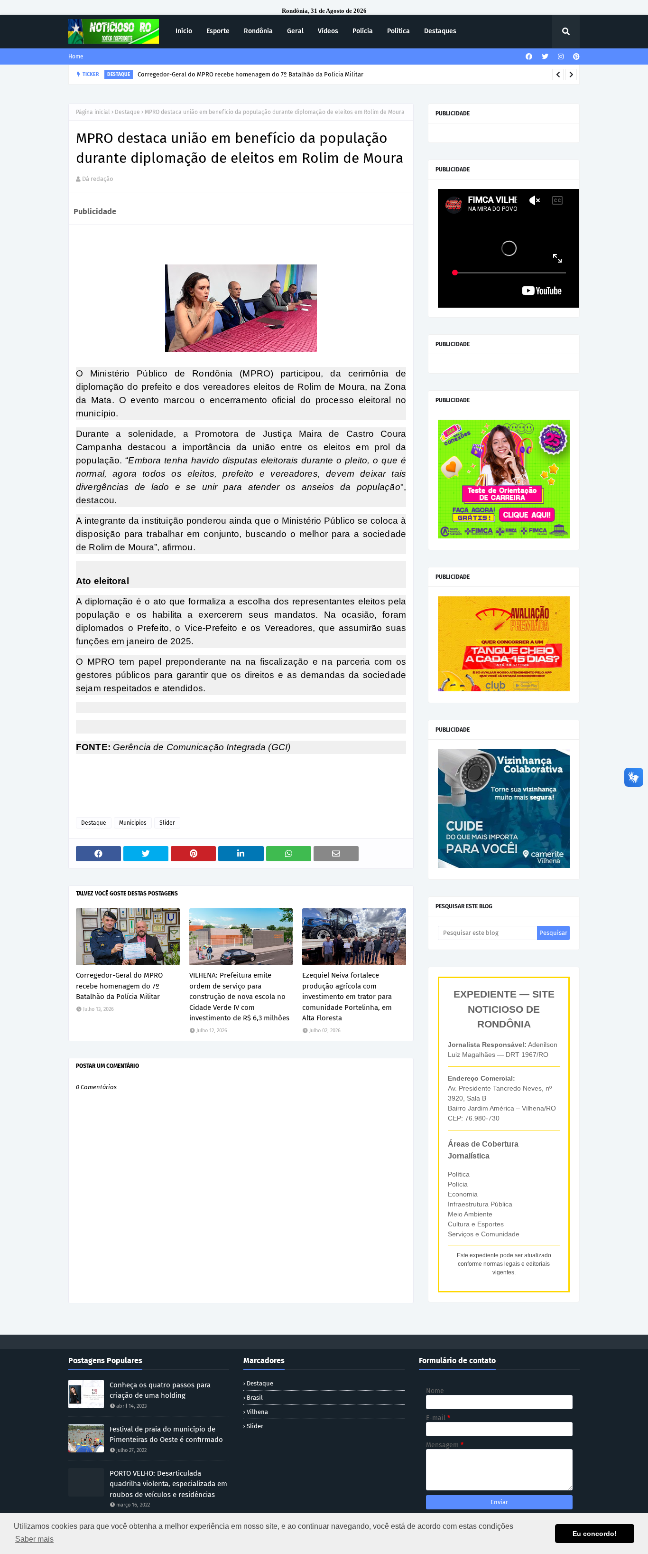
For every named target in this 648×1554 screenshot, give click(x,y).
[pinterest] (575, 56)
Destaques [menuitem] (440, 31)
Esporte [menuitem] (218, 31)
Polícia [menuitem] (362, 31)
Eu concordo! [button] (595, 1533)
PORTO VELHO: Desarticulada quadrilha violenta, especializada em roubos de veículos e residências (168, 1484)
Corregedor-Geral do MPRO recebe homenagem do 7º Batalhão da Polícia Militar (119, 986)
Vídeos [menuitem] (328, 31)
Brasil (255, 1397)
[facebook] (529, 56)
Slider (167, 822)
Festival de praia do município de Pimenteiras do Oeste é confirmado (166, 1434)
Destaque (127, 112)
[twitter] (545, 56)
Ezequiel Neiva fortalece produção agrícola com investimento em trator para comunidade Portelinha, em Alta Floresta (347, 996)
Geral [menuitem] (295, 31)
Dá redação (97, 178)
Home (75, 56)
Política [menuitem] (398, 31)
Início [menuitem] (184, 31)
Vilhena (257, 1411)
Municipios (133, 822)
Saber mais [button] (34, 1539)
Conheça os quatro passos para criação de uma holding (160, 1390)
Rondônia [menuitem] (258, 31)
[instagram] (560, 56)
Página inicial (93, 112)
